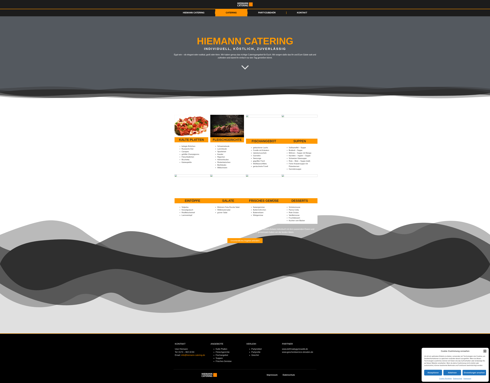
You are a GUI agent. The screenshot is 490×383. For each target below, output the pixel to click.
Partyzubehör (267, 12)
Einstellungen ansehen (474, 372)
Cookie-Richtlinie (445, 378)
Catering (231, 12)
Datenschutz (457, 378)
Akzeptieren (433, 372)
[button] (485, 351)
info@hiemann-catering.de (193, 355)
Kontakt (302, 12)
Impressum (467, 378)
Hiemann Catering (193, 12)
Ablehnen (452, 372)
